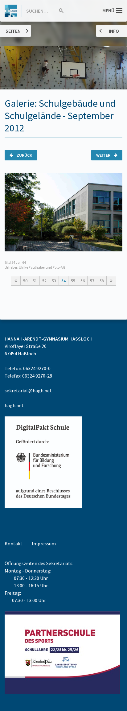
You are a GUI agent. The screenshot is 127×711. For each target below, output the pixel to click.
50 (25, 280)
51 (35, 280)
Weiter (103, 155)
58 (102, 280)
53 (54, 280)
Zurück (24, 155)
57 (92, 280)
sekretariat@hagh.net (28, 390)
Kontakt (14, 543)
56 (82, 280)
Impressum (44, 543)
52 (44, 280)
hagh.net (14, 405)
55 (73, 280)
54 (63, 280)
